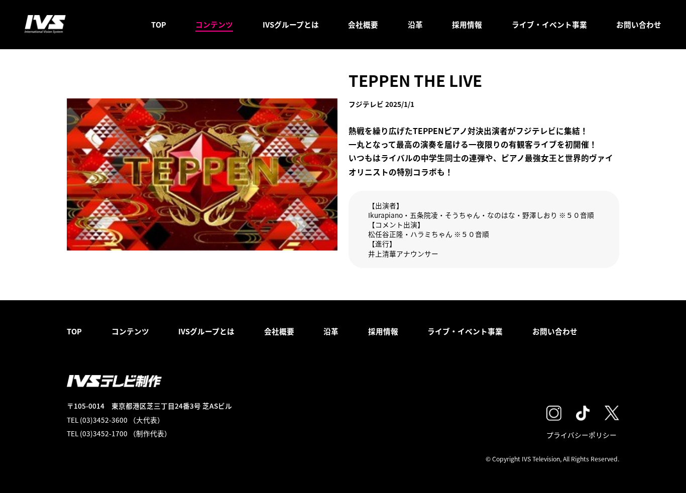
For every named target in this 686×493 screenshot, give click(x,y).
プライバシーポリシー (581, 435)
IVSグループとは (291, 24)
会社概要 (363, 24)
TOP (158, 24)
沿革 (415, 24)
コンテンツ (214, 24)
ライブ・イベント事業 (549, 24)
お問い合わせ (638, 24)
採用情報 (467, 24)
